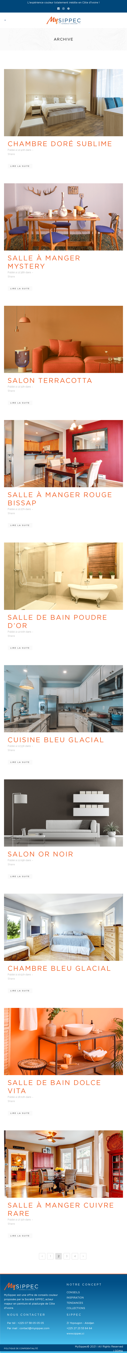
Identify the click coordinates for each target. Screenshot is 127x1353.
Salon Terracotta (50, 380)
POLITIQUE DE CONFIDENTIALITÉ (21, 1348)
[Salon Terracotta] (63, 339)
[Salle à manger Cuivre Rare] (63, 1164)
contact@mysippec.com (34, 1328)
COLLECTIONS (76, 1308)
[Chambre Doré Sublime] (63, 102)
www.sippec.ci (75, 1333)
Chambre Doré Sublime (60, 144)
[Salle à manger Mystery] (63, 217)
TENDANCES (75, 1303)
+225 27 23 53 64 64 (79, 1328)
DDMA (119, 1350)
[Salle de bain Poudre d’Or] (63, 576)
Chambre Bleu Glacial (60, 968)
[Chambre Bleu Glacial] (63, 927)
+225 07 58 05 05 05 (31, 1323)
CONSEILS (73, 1292)
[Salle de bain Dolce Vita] (63, 1041)
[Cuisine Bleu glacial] (63, 698)
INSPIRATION (75, 1297)
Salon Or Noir (41, 854)
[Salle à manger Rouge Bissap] (63, 453)
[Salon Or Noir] (63, 813)
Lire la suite (20, 166)
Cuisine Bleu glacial (56, 740)
